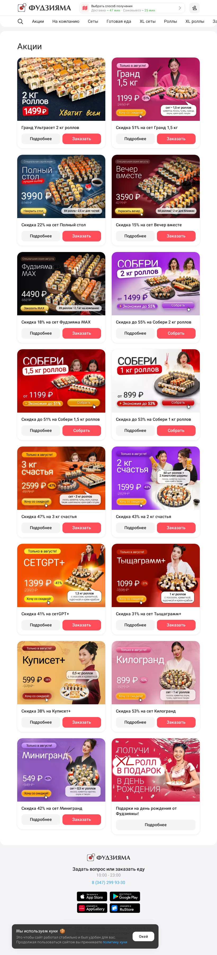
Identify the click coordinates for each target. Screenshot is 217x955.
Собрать (176, 333)
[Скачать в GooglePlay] (125, 896)
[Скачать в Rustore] (125, 908)
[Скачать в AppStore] (92, 896)
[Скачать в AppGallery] (92, 908)
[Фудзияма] (44, 8)
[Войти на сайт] (194, 8)
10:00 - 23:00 (108, 875)
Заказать (81, 138)
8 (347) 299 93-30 (108, 882)
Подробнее (41, 138)
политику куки (115, 942)
